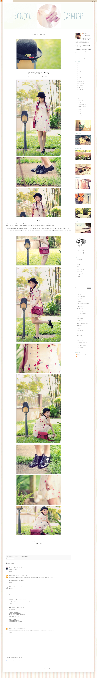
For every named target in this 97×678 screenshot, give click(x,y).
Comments (79, 357)
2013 (78, 77)
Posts (78, 354)
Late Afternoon (80, 318)
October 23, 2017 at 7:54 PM (19, 628)
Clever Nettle (79, 305)
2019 (78, 65)
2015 (78, 73)
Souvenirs (79, 338)
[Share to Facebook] (25, 556)
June (79, 111)
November (80, 83)
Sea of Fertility (80, 335)
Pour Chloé (80, 100)
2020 (78, 63)
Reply (10, 571)
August (80, 89)
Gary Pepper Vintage (81, 313)
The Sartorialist (80, 343)
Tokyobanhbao (80, 347)
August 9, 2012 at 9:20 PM (20, 599)
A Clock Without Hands (82, 293)
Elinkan (78, 310)
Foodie (78, 261)
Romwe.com (40, 540)
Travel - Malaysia (80, 273)
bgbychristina (12, 575)
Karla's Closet (80, 316)
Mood (78, 266)
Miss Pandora (79, 327)
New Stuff (79, 268)
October (80, 85)
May (79, 113)
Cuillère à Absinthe (81, 306)
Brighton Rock (81, 102)
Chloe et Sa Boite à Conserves (83, 303)
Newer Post (8, 655)
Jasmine (12, 556)
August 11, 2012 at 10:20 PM (18, 607)
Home (39, 655)
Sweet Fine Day (80, 340)
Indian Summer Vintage (82, 315)
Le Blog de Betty (80, 320)
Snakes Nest (79, 337)
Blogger (51, 668)
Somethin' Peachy (81, 106)
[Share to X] (24, 556)
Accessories (79, 259)
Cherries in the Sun (82, 104)
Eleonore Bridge (80, 308)
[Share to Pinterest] (27, 556)
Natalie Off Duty (80, 330)
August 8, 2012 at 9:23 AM (16, 567)
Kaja (10, 586)
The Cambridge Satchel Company (40, 541)
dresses (10, 628)
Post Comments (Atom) (17, 657)
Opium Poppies (80, 332)
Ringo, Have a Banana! (81, 333)
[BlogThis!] (23, 556)
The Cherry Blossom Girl (82, 342)
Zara (41, 543)
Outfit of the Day (21, 559)
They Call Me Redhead (81, 345)
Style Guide (79, 271)
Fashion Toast (80, 311)
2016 (78, 71)
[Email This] (21, 556)
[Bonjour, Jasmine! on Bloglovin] (81, 254)
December (80, 81)
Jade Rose (80, 96)
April (79, 115)
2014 (78, 75)
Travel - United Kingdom (82, 274)
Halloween (79, 262)
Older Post (68, 655)
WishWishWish (80, 349)
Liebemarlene (79, 321)
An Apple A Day (80, 298)
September (80, 87)
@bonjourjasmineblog (80, 58)
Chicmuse (79, 301)
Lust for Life (79, 325)
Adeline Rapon (80, 294)
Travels (78, 276)
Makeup (78, 264)
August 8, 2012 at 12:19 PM (21, 575)
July (79, 109)
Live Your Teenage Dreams (82, 323)
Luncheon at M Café (82, 95)
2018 (78, 67)
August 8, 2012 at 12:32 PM (17, 586)
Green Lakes (80, 98)
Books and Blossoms (82, 93)
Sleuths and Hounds (82, 91)
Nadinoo (78, 328)
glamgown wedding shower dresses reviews (45, 630)
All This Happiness (81, 296)
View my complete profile (80, 52)
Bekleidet (79, 299)
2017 (78, 69)
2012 (78, 79)
